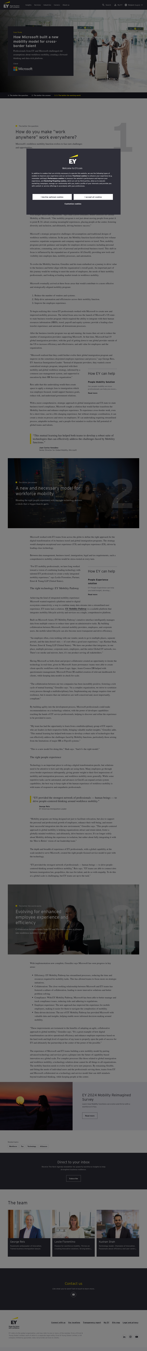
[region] (73, 182)
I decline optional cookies (52, 197)
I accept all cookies (93, 197)
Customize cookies (73, 203)
